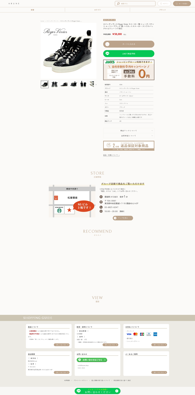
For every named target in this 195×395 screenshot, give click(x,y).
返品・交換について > (111, 155)
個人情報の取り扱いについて (101, 380)
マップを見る (123, 218)
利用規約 (67, 380)
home (42, 21)
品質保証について (128, 136)
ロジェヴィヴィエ (52, 21)
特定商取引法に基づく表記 (122, 380)
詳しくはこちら (61, 345)
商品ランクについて (128, 130)
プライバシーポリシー (81, 380)
